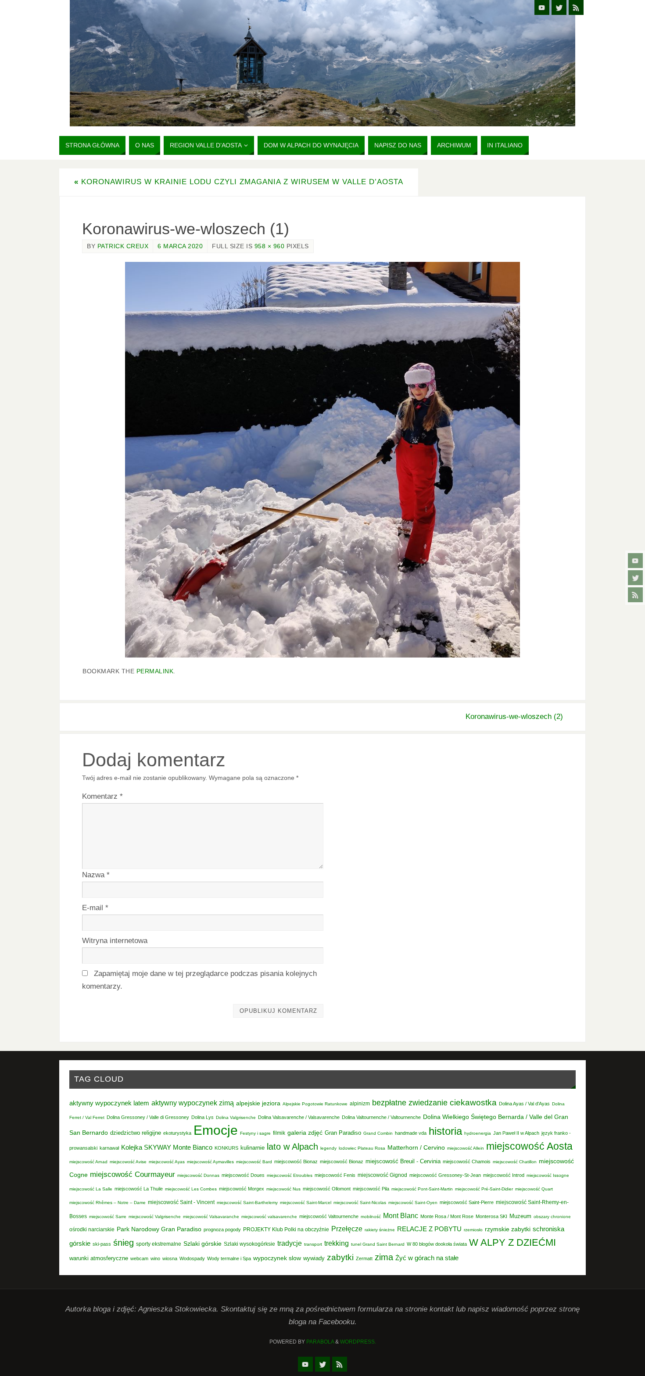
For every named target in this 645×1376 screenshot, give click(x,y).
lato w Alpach (292, 1146)
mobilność (371, 1216)
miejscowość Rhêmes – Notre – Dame (107, 1202)
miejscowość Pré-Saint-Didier (484, 1189)
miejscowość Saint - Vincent (181, 1202)
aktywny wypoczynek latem (109, 1103)
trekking (336, 1243)
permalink (155, 671)
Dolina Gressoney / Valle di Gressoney (148, 1117)
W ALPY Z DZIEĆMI (512, 1242)
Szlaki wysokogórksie (249, 1244)
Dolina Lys (202, 1117)
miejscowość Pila (371, 1188)
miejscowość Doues (243, 1175)
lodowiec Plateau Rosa (362, 1148)
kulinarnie (252, 1147)
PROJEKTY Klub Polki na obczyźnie (286, 1229)
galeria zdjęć (304, 1132)
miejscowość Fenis (335, 1175)
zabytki (340, 1257)
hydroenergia (477, 1133)
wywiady (314, 1258)
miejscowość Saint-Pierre (467, 1202)
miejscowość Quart (534, 1189)
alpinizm (360, 1104)
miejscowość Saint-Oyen (412, 1202)
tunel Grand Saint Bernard (378, 1244)
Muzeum (520, 1216)
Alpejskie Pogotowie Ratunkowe (315, 1103)
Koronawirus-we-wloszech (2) (514, 716)
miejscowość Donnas (198, 1175)
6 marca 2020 (180, 246)
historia (445, 1131)
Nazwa (96, 875)
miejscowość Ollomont (327, 1188)
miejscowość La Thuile (139, 1188)
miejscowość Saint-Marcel (305, 1202)
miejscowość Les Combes (191, 1189)
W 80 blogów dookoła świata (437, 1244)
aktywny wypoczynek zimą (192, 1103)
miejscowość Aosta (529, 1146)
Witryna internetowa (114, 940)
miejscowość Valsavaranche (211, 1216)
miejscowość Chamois (467, 1161)
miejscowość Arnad (88, 1161)
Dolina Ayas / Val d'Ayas (524, 1103)
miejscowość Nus (283, 1189)
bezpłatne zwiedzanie (410, 1102)
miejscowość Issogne (548, 1175)
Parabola (320, 1342)
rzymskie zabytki (507, 1229)
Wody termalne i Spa (229, 1258)
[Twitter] (635, 577)
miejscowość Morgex (241, 1188)
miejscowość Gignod (382, 1175)
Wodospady (192, 1258)
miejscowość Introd (503, 1175)
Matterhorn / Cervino (416, 1147)
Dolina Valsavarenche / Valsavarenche (299, 1117)
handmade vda (410, 1133)
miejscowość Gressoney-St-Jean (445, 1175)
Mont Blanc (400, 1215)
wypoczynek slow (277, 1258)
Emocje (216, 1130)
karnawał (109, 1148)
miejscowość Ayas (167, 1161)
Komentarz (102, 796)
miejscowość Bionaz (296, 1161)
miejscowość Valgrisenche (155, 1216)
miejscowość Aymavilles (210, 1161)
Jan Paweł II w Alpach (516, 1133)
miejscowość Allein (465, 1148)
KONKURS (226, 1148)
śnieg (123, 1242)
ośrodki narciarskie (92, 1229)
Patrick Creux (123, 246)
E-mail (95, 908)
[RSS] (635, 594)
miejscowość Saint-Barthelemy (247, 1202)
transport (313, 1244)
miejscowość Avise (128, 1161)
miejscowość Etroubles (289, 1175)
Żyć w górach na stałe (427, 1258)
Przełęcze (346, 1229)
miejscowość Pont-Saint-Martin (422, 1189)
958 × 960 (269, 246)
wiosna (169, 1258)
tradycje (289, 1243)
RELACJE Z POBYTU (429, 1229)
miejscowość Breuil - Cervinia (403, 1161)
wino (155, 1258)
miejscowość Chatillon (515, 1161)
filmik (279, 1133)
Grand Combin (378, 1133)
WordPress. (358, 1342)
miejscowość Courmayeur (132, 1174)
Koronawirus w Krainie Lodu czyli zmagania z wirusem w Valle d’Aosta (238, 182)
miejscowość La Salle (90, 1189)
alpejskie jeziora (258, 1103)
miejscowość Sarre (107, 1216)
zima (384, 1257)
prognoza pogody (222, 1229)
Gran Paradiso (343, 1132)
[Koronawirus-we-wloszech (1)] (322, 460)
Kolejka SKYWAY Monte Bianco (166, 1147)
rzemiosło (473, 1229)
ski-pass (102, 1244)
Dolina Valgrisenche (236, 1117)
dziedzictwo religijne (135, 1132)
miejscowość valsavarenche (269, 1216)
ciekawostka (473, 1102)
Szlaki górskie (202, 1243)
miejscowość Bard (254, 1161)
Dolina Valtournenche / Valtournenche (381, 1117)
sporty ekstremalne (158, 1244)
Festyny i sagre (255, 1133)
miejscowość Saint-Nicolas (359, 1202)
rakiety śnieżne (380, 1229)
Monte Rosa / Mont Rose (446, 1216)
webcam (139, 1258)
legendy (328, 1148)
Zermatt (364, 1258)
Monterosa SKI (491, 1216)
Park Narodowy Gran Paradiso (159, 1229)
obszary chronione (552, 1216)
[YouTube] (635, 560)
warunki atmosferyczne (98, 1258)
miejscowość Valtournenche (328, 1216)
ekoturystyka (177, 1133)
